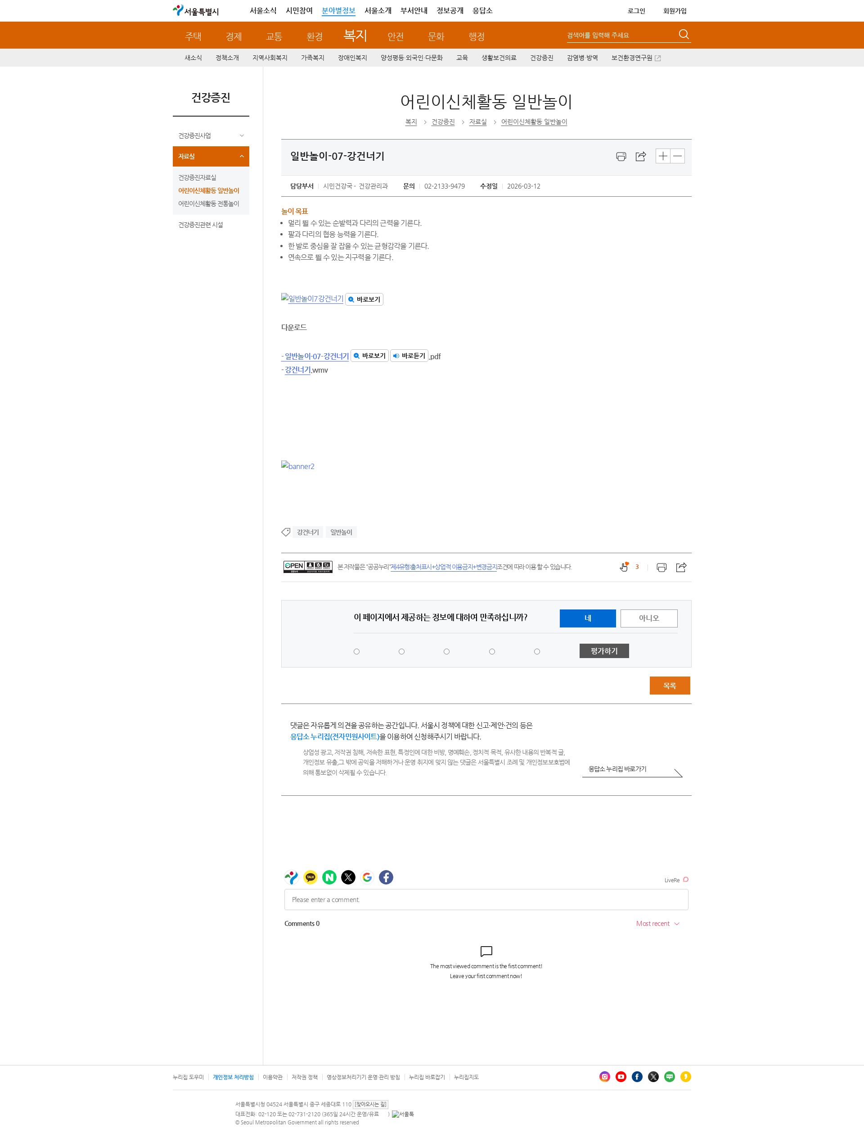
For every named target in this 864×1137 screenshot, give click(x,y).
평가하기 (604, 651)
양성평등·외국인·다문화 (412, 57)
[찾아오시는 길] (371, 1104)
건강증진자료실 (197, 177)
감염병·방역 (582, 57)
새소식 (193, 57)
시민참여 (299, 10)
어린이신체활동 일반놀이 (208, 190)
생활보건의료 (499, 57)
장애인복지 (352, 57)
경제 (233, 37)
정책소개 (227, 57)
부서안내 (414, 10)
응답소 (482, 10)
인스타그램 (604, 1076)
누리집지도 (466, 1077)
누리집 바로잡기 (427, 1077)
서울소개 (378, 10)
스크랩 (641, 156)
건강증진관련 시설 (200, 224)
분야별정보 (339, 10)
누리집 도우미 (188, 1077)
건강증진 (542, 57)
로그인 (636, 10)
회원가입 (675, 10)
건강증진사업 (194, 135)
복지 (355, 35)
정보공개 (450, 10)
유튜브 (621, 1076)
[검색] (685, 35)
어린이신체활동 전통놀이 (208, 203)
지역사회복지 (270, 57)
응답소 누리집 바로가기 (617, 768)
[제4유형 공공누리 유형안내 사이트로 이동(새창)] (308, 567)
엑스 (653, 1076)
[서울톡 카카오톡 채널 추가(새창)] (403, 1114)
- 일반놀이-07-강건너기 (315, 356)
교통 (274, 37)
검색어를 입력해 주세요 (598, 35)
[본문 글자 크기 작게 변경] (677, 156)
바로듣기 (413, 355)
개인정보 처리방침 (233, 1077)
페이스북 (637, 1076)
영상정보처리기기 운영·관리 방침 (363, 1077)
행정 (476, 37)
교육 (462, 57)
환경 (314, 37)
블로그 (669, 1076)
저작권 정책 (305, 1077)
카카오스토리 (685, 1076)
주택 (193, 37)
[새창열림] (621, 156)
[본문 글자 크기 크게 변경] (663, 156)
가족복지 (312, 57)
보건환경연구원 (632, 57)
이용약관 (273, 1077)
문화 (436, 37)
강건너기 (297, 369)
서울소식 (263, 10)
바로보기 (368, 299)
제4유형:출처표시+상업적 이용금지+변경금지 (444, 566)
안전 (395, 37)
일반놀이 (341, 532)
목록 (669, 685)
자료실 (186, 156)
